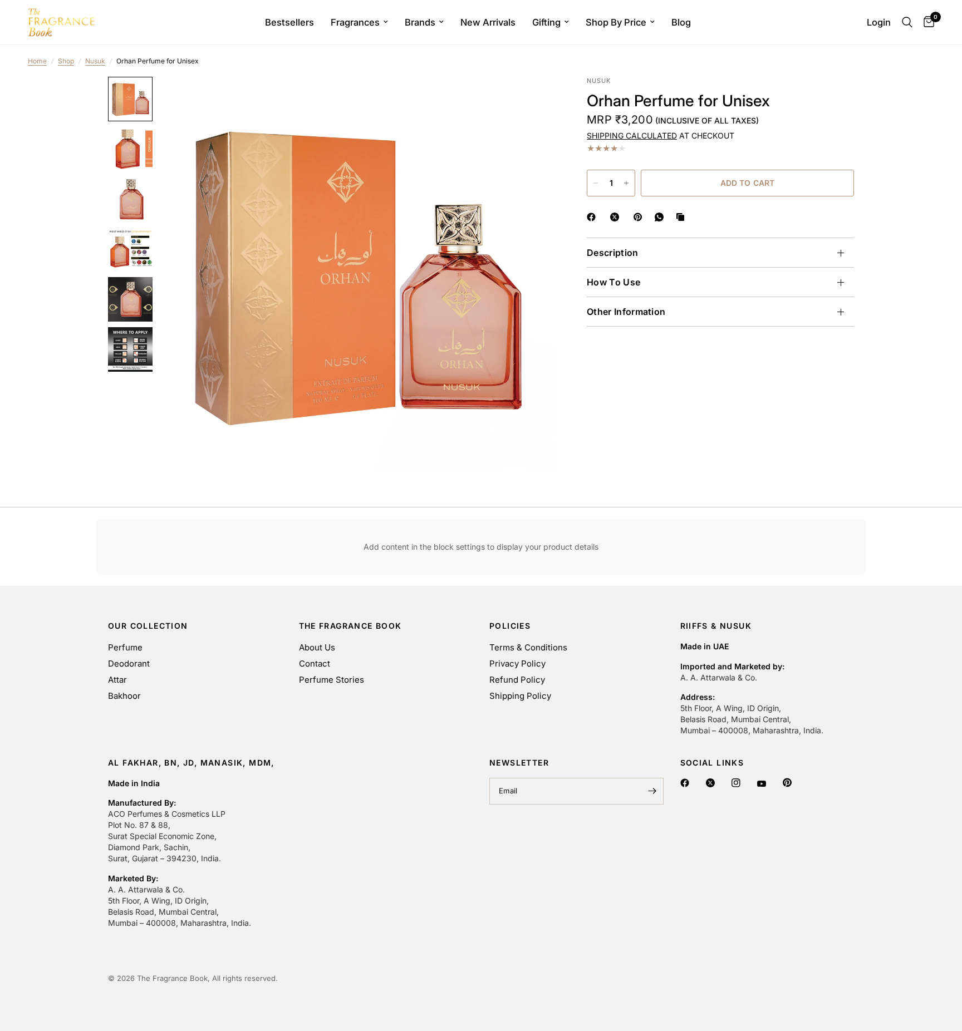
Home (37, 61)
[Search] (907, 22)
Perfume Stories (331, 679)
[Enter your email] (652, 791)
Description (613, 252)
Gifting (546, 22)
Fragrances (355, 22)
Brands (420, 22)
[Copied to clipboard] (682, 217)
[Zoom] (530, 100)
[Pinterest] (788, 782)
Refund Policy (517, 679)
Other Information (626, 311)
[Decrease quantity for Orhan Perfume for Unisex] (595, 183)
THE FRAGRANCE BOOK (350, 626)
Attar (117, 679)
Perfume (125, 647)
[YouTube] (763, 784)
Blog (681, 22)
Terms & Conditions (528, 647)
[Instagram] (737, 782)
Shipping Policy (520, 695)
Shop (66, 61)
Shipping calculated (632, 135)
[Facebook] (686, 782)
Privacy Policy (517, 663)
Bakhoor (124, 695)
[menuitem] (289, 22)
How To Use (613, 282)
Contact (314, 663)
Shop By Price (616, 22)
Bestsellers (289, 22)
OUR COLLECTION (148, 626)
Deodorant (129, 663)
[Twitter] (712, 782)
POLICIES (510, 626)
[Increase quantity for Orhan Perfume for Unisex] (626, 183)
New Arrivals (488, 22)
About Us (317, 647)
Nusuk (95, 61)
